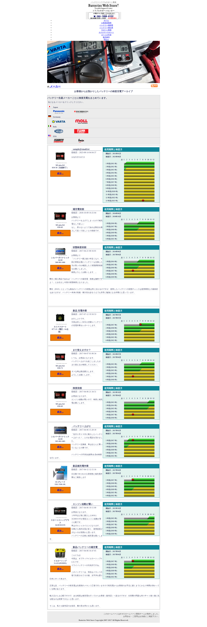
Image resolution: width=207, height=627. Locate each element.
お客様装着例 (106, 23)
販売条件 (106, 37)
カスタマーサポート (106, 32)
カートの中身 (106, 35)
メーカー (55, 86)
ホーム (106, 20)
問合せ (106, 40)
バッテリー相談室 (106, 25)
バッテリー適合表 (106, 28)
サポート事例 (106, 30)
